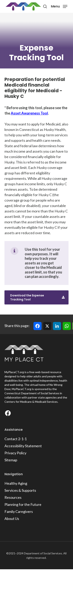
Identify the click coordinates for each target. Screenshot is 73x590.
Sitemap (10, 460)
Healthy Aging (15, 483)
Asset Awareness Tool (29, 113)
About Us (11, 518)
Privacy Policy (15, 453)
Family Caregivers (18, 511)
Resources (12, 497)
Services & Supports (20, 490)
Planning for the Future (22, 504)
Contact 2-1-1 (15, 439)
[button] (59, 6)
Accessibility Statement (23, 446)
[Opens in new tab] (8, 414)
